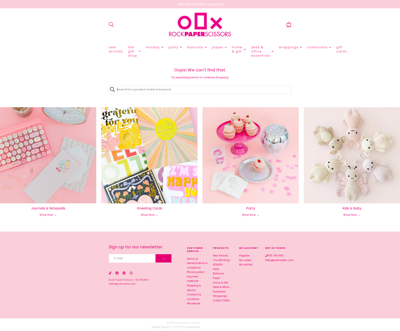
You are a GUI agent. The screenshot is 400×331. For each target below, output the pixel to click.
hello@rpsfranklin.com (122, 283)
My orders (245, 260)
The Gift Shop (133, 51)
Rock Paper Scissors (121, 279)
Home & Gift (237, 49)
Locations (193, 299)
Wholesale (193, 303)
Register (244, 255)
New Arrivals (116, 49)
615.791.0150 (141, 279)
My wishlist (246, 264)
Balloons (195, 47)
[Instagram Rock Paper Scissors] (131, 273)
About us (192, 258)
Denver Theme (160, 326)
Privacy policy (195, 272)
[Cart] (288, 24)
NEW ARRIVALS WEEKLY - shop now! (201, 4)
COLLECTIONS (317, 47)
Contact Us (194, 294)
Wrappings (288, 47)
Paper (217, 47)
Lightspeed (193, 326)
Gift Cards (341, 49)
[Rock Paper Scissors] (200, 25)
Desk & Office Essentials (260, 51)
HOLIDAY (153, 47)
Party (174, 47)
